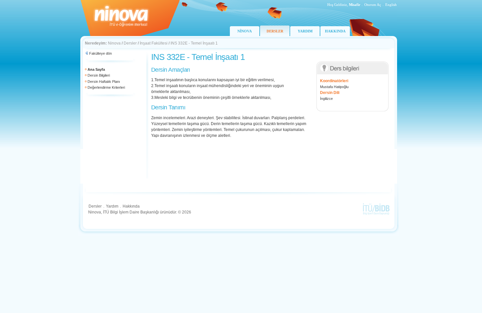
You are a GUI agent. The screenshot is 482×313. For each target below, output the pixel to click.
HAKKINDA (335, 31)
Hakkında (131, 206)
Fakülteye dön (100, 53)
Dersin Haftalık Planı (104, 81)
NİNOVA (244, 31)
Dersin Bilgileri (99, 75)
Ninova (114, 43)
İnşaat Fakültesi (154, 43)
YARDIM (305, 31)
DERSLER (275, 31)
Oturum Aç (372, 5)
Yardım (112, 206)
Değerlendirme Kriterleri (106, 87)
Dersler (130, 43)
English (391, 5)
